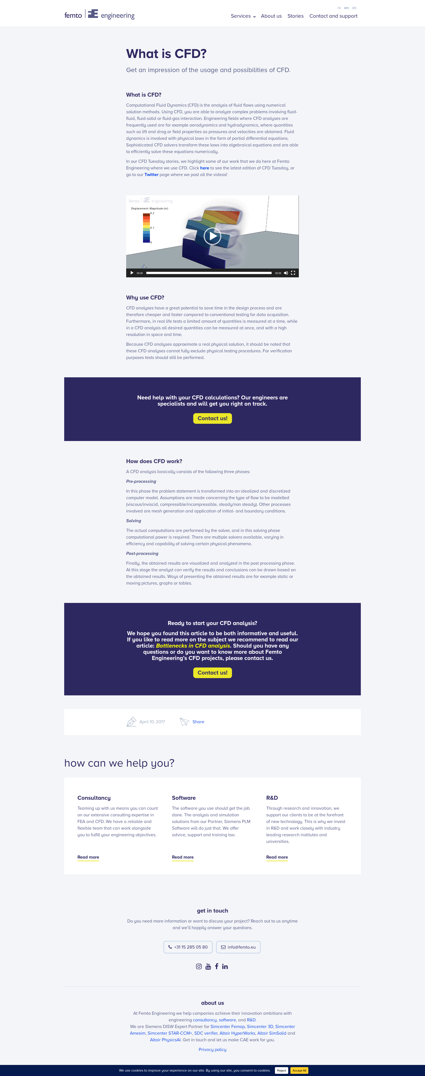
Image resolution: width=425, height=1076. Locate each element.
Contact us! (213, 418)
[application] (212, 236)
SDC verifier (205, 1033)
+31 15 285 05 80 (191, 947)
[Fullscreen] (293, 273)
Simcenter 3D (260, 1026)
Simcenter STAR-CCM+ (170, 1033)
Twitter (151, 174)
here (204, 168)
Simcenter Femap (228, 1026)
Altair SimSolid (271, 1033)
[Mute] (286, 273)
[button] (212, 236)
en (346, 7)
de (354, 7)
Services (241, 16)
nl (339, 7)
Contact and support (333, 16)
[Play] (132, 273)
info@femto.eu (242, 947)
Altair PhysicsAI (165, 1040)
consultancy (205, 1020)
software (227, 1020)
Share (198, 722)
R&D (251, 1020)
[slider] (209, 273)
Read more (88, 857)
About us (271, 16)
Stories (296, 16)
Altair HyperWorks (237, 1033)
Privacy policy (212, 1049)
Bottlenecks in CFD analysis (193, 645)
